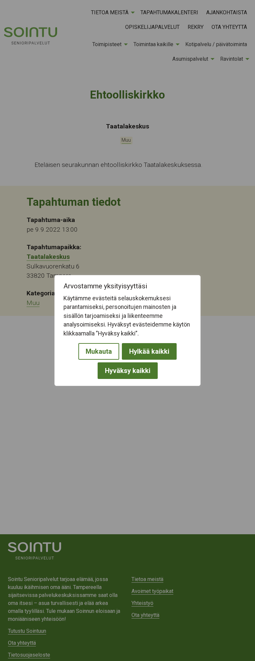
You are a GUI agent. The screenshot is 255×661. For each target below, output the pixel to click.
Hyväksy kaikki (127, 371)
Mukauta (99, 351)
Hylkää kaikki (149, 351)
